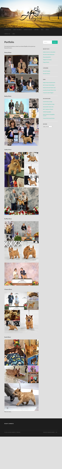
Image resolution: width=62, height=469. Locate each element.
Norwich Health (28, 29)
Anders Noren (51, 432)
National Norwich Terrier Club (49, 87)
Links (13, 33)
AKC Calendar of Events (48, 109)
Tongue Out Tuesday (47, 59)
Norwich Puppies (46, 71)
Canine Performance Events (49, 118)
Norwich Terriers (46, 73)
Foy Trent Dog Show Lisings (48, 104)
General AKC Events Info (48, 106)
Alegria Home (7, 29)
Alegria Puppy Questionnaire (49, 82)
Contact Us (7, 33)
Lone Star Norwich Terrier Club (49, 90)
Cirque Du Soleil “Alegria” (48, 92)
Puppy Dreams (46, 62)
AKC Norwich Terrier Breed (48, 85)
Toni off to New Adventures (48, 54)
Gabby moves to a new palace (49, 52)
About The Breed (17, 29)
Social (47, 29)
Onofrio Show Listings (47, 101)
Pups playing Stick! (47, 57)
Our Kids (36, 29)
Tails (42, 29)
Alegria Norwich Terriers (14, 432)
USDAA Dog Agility (47, 111)
